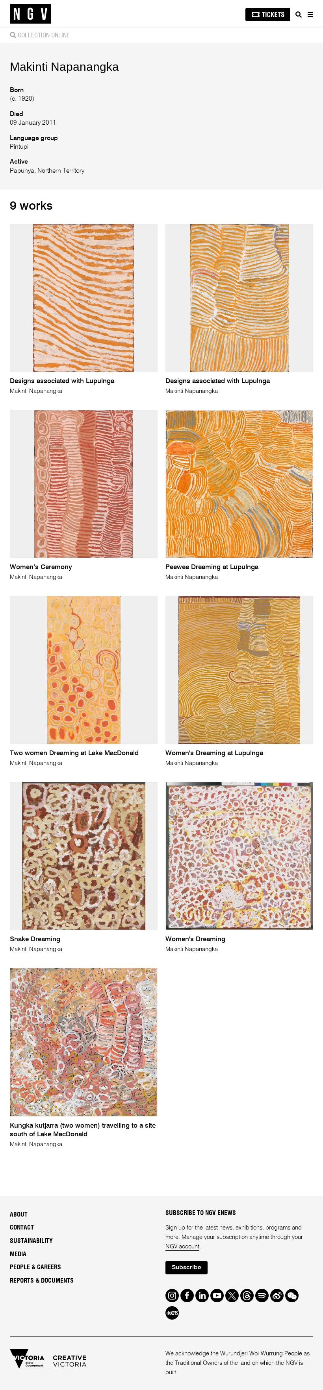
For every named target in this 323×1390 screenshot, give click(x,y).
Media (18, 1254)
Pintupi (19, 147)
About (19, 1214)
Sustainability (31, 1241)
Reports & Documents (42, 1281)
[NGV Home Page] (30, 14)
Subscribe (186, 1268)
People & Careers (35, 1267)
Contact (22, 1227)
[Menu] (310, 14)
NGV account (182, 1247)
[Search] (298, 14)
